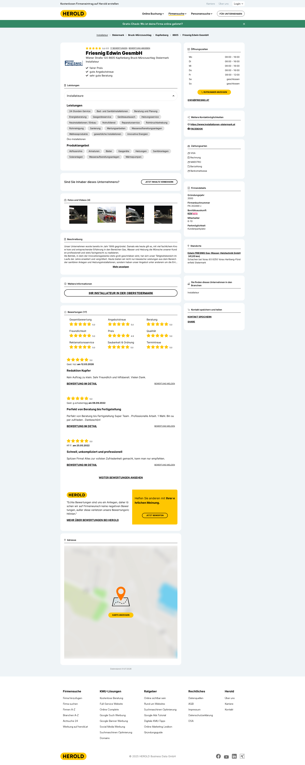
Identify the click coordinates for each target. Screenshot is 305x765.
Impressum (194, 709)
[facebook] (218, 756)
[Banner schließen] (244, 24)
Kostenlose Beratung (111, 698)
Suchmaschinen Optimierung (116, 732)
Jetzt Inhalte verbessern (159, 182)
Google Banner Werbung (114, 720)
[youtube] (226, 756)
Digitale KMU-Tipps (154, 720)
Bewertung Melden (164, 383)
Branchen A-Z (71, 715)
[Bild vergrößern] (84, 209)
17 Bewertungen (118, 48)
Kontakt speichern (199, 316)
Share (191, 321)
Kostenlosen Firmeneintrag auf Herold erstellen (89, 3)
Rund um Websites (154, 703)
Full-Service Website (111, 703)
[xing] (242, 756)
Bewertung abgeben (139, 48)
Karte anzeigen (120, 615)
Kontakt (229, 709)
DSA (190, 720)
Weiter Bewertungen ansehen (121, 477)
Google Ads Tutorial (155, 715)
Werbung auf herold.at (75, 726)
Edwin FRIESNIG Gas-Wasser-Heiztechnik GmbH (214, 253)
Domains (105, 738)
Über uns (224, 3)
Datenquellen (195, 698)
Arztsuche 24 (70, 720)
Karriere (210, 3)
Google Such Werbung (113, 715)
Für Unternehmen (231, 13)
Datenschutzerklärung (200, 715)
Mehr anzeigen (121, 266)
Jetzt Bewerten (155, 515)
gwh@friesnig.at (198, 100)
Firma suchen (70, 703)
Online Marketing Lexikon (158, 726)
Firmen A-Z (69, 709)
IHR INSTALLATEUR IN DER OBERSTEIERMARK (121, 293)
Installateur (193, 292)
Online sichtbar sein (155, 698)
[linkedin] (234, 756)
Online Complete (109, 709)
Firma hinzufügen (72, 698)
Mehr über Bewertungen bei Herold (93, 520)
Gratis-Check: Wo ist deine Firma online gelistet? (152, 23)
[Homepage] (73, 13)
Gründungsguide (153, 732)
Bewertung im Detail (82, 383)
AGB (191, 703)
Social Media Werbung (112, 726)
